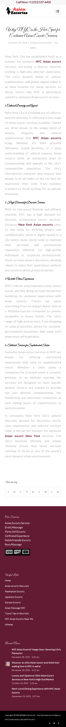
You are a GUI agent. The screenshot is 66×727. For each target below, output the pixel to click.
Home (8, 580)
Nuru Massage (13, 544)
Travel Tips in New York (17, 613)
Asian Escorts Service (17, 523)
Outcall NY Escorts (27, 719)
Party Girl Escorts (15, 531)
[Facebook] (49, 723)
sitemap (9, 624)
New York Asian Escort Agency (49, 715)
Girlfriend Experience (17, 536)
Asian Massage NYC (15, 608)
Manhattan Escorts (15, 591)
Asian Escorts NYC (42, 42)
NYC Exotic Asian (12, 719)
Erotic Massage (14, 527)
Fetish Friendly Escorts (18, 540)
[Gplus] (58, 723)
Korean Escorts (13, 602)
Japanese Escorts (14, 597)
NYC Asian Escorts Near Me (19, 619)
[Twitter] (54, 723)
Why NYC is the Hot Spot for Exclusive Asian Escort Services (33, 33)
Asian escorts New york (17, 586)
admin (33, 47)
